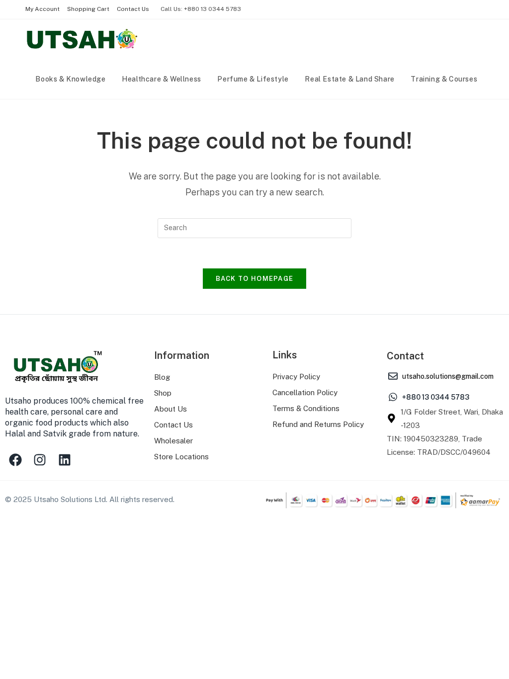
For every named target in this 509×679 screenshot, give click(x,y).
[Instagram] (40, 459)
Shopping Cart (88, 8)
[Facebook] (15, 459)
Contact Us (133, 8)
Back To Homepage (255, 278)
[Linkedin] (64, 459)
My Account (42, 8)
